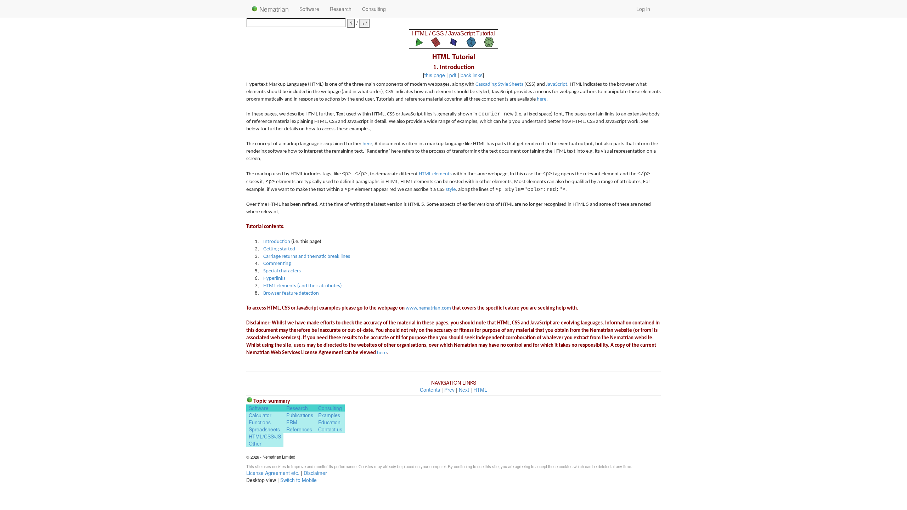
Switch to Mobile (298, 479)
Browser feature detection (291, 293)
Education (329, 422)
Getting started (279, 249)
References (299, 429)
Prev (449, 389)
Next (464, 389)
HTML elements (435, 174)
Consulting (374, 8)
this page (434, 75)
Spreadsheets (264, 429)
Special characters (282, 271)
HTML (480, 389)
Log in (643, 8)
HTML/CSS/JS (265, 436)
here (541, 99)
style (451, 189)
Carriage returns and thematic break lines (306, 256)
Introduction (276, 241)
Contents (430, 389)
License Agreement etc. (272, 472)
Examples (329, 415)
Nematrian (273, 8)
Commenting (277, 263)
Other (255, 443)
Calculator (260, 415)
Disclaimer (315, 472)
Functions (260, 422)
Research (340, 8)
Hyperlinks (274, 278)
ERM (291, 422)
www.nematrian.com (428, 308)
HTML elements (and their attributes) (302, 286)
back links (472, 75)
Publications (299, 415)
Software (309, 8)
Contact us (330, 429)
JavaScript (556, 84)
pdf (452, 75)
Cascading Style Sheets (499, 84)
